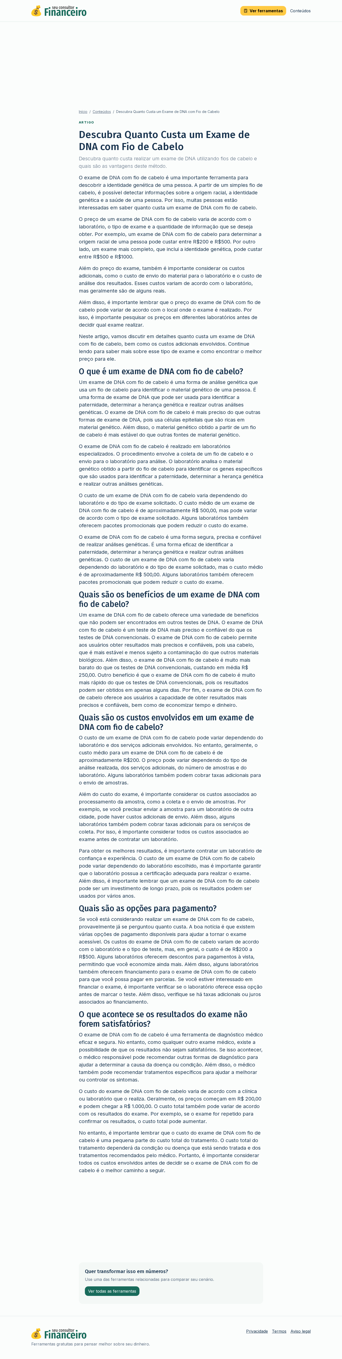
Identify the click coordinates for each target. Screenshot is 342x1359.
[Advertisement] (171, 59)
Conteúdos (300, 10)
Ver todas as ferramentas (112, 1291)
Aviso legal (300, 1331)
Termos (279, 1331)
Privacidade (257, 1331)
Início (83, 111)
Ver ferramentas (266, 10)
